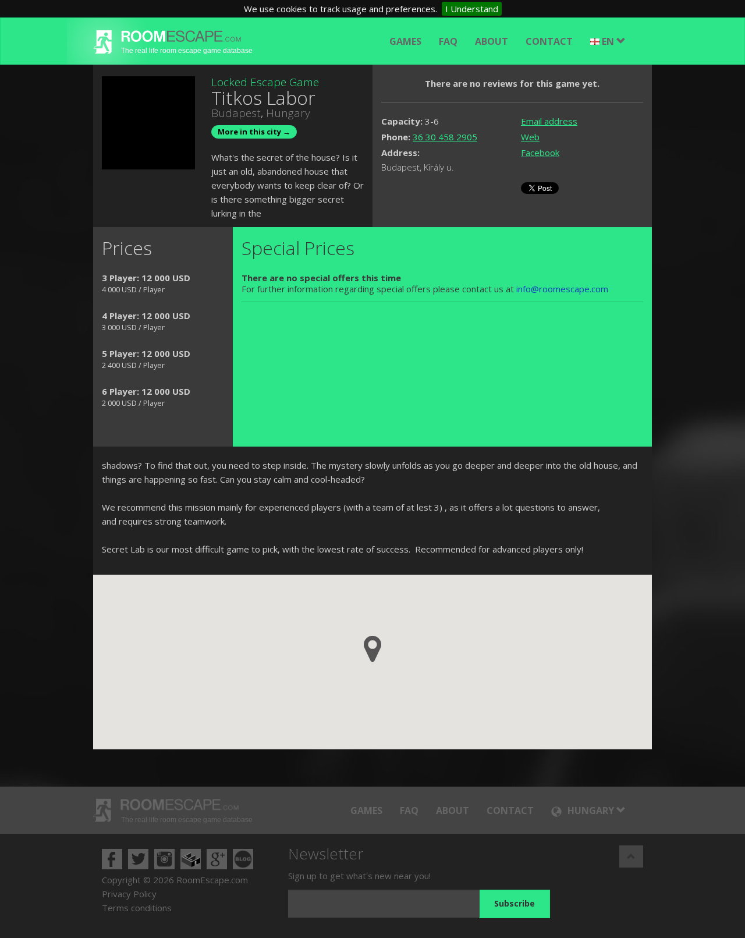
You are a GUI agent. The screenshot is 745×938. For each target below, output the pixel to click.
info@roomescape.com (562, 289)
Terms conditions (137, 908)
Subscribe (514, 903)
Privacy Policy (129, 894)
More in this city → (254, 131)
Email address (549, 121)
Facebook (540, 152)
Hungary (288, 113)
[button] (372, 649)
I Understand (471, 9)
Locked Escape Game (265, 82)
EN (609, 41)
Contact (549, 41)
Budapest (236, 113)
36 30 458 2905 (445, 137)
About (491, 41)
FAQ (448, 41)
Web (530, 137)
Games (405, 41)
